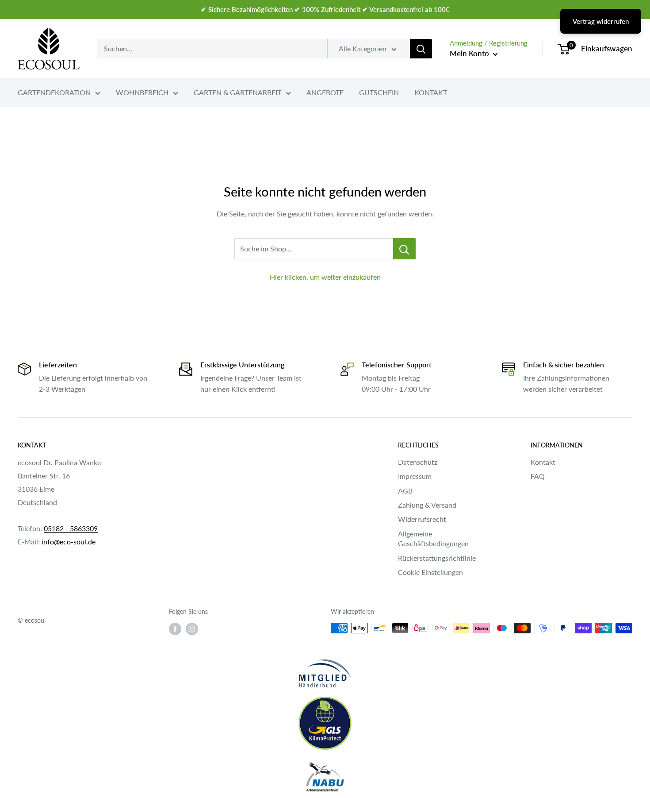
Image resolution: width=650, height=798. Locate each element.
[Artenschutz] (325, 777)
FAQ (538, 476)
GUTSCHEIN (379, 92)
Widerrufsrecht (422, 519)
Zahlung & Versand (427, 505)
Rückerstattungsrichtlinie (437, 558)
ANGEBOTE (325, 92)
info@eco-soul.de (69, 541)
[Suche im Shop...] (404, 248)
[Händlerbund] (325, 673)
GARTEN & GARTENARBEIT (237, 92)
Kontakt (543, 462)
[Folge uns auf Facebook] (175, 629)
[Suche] (421, 48)
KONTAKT (430, 92)
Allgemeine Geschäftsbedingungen (433, 538)
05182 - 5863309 (71, 528)
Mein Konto (470, 53)
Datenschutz (417, 462)
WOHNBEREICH (142, 92)
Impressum (415, 476)
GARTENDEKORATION (54, 92)
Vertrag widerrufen (601, 21)
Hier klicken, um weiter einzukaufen (325, 277)
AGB (405, 490)
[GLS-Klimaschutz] (325, 723)
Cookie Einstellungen (430, 572)
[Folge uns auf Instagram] (192, 629)
